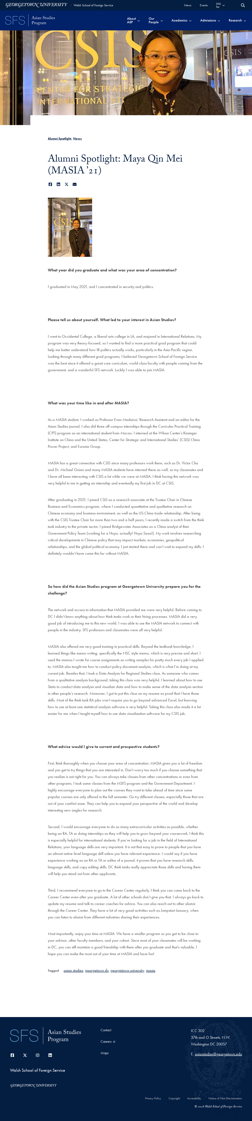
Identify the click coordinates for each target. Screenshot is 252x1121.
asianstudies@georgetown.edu (218, 1053)
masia (150, 970)
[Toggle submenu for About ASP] (139, 20)
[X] (66, 184)
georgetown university (127, 970)
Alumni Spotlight (59, 139)
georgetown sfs (96, 970)
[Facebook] (50, 184)
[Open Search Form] (243, 5)
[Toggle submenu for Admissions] (219, 20)
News (77, 139)
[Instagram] (37, 1055)
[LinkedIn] (58, 184)
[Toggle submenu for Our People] (162, 20)
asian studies (73, 970)
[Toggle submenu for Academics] (190, 20)
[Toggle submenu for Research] (245, 20)
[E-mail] (74, 184)
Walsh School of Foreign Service (93, 5)
